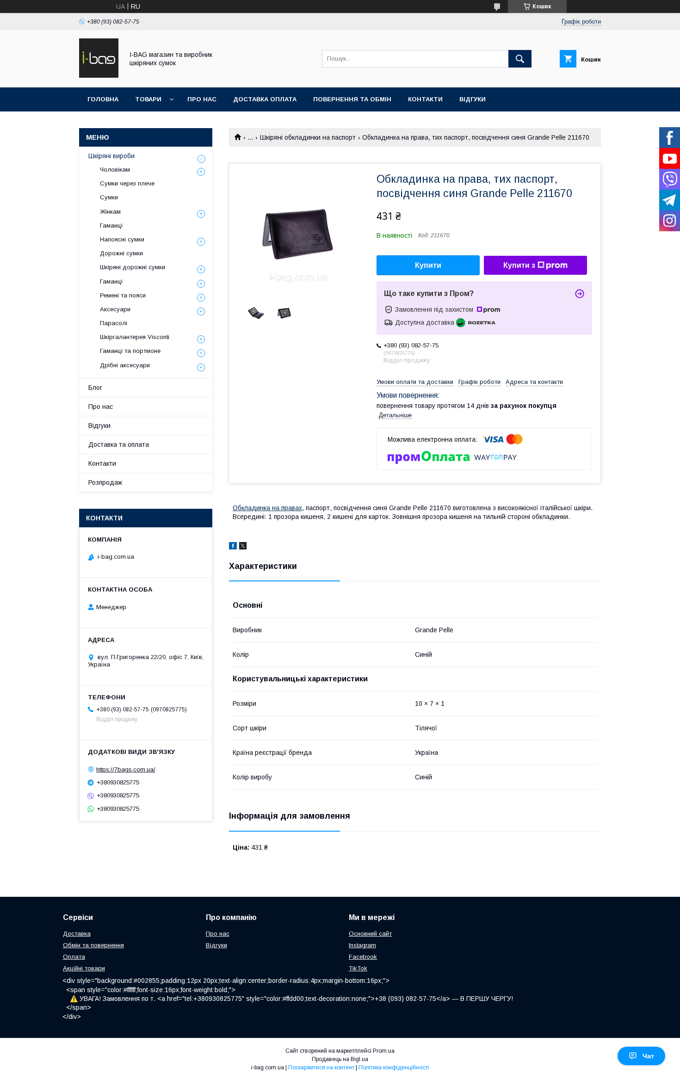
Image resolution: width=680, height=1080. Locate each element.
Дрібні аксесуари (125, 365)
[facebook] (233, 547)
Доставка (77, 933)
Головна (102, 99)
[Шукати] (520, 59)
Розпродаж (105, 482)
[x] (243, 547)
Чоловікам (115, 169)
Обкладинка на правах (267, 508)
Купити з (519, 265)
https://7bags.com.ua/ (125, 769)
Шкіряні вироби (111, 156)
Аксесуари (115, 309)
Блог (95, 387)
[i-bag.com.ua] (98, 75)
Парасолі (113, 323)
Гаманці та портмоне (130, 350)
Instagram (362, 945)
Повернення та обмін (352, 99)
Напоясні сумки (122, 239)
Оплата (74, 956)
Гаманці (111, 225)
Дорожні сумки (121, 253)
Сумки (109, 197)
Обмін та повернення (93, 945)
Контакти (425, 99)
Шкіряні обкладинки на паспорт (308, 137)
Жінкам (110, 211)
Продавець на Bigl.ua (340, 1059)
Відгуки (472, 99)
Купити (428, 265)
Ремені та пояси (123, 295)
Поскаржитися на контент (321, 1067)
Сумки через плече (127, 183)
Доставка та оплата (118, 444)
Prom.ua (384, 1051)
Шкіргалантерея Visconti (134, 336)
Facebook (363, 956)
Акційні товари (84, 968)
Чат (648, 1056)
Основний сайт (370, 933)
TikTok (358, 968)
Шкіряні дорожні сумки (132, 267)
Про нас (201, 99)
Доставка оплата (265, 99)
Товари (148, 99)
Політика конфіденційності (394, 1067)
